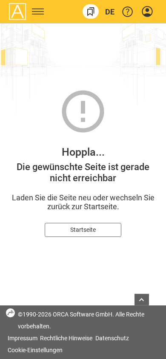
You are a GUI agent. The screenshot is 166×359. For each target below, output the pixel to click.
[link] (91, 11)
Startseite (83, 229)
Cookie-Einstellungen (35, 350)
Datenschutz (112, 338)
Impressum (23, 338)
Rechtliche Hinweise (67, 338)
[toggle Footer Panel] (142, 299)
